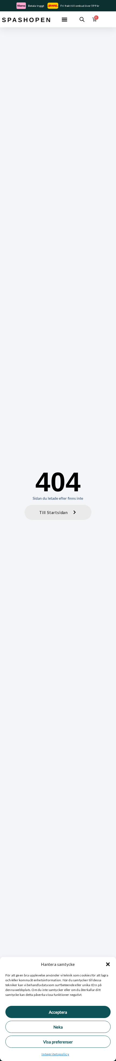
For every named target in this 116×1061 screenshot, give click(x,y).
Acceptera (58, 1012)
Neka (58, 1027)
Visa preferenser (58, 1041)
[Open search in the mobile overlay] (82, 19)
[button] (108, 964)
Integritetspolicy (55, 1054)
